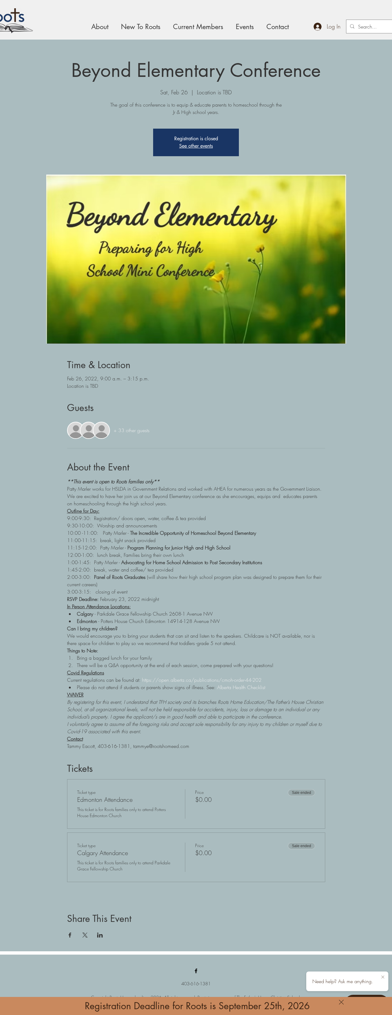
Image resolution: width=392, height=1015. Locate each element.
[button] (341, 1002)
